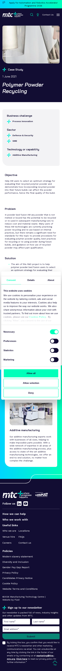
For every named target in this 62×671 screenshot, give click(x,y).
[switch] (54, 341)
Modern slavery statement (17, 556)
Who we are (9, 530)
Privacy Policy (10, 572)
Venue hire (8, 536)
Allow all (31, 373)
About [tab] (51, 280)
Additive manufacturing (25, 430)
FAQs (21, 536)
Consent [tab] (11, 280)
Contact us (25, 542)
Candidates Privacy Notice (17, 578)
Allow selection (31, 383)
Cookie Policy (10, 583)
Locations (24, 530)
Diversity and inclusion (15, 561)
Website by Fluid (10, 600)
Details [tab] (31, 280)
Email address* (31, 629)
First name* (16, 622)
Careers (6, 542)
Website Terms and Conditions (20, 588)
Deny (31, 393)
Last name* (46, 622)
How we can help (14, 513)
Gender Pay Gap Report (15, 567)
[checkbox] (3, 642)
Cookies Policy (37, 317)
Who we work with (15, 519)
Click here (21, 659)
